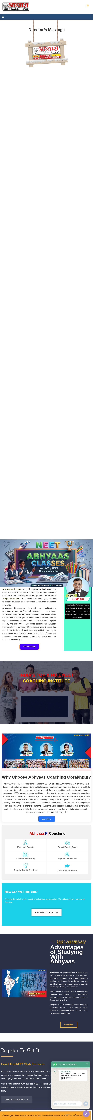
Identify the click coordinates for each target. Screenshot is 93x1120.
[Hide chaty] (86, 1113)
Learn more (46, 819)
